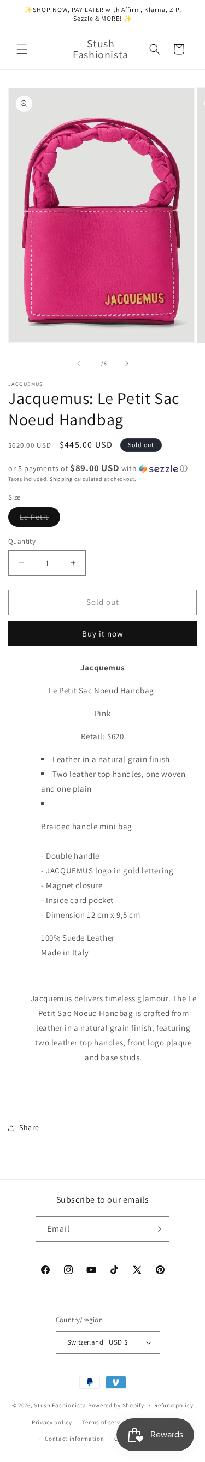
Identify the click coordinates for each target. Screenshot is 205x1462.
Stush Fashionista (60, 1405)
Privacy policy (52, 1422)
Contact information (74, 1438)
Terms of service (105, 1422)
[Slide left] (79, 364)
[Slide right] (127, 364)
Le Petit (40, 519)
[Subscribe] (157, 1229)
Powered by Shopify (116, 1405)
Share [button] (29, 1127)
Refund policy (173, 1405)
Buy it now (103, 633)
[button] (22, 49)
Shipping (61, 479)
